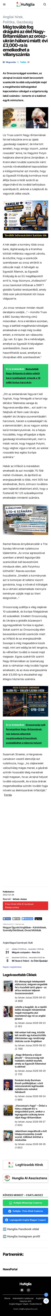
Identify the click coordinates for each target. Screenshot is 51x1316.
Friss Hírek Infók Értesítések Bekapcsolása (19, 906)
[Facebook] (22, 1290)
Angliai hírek (13, 17)
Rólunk (7, 1298)
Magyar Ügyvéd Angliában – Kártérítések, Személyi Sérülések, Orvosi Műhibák (24, 929)
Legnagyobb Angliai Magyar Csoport (27, 1220)
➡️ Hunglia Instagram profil (21, 1236)
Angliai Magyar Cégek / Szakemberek (25, 1304)
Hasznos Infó (25, 1301)
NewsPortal (10, 1269)
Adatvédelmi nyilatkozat (23, 1298)
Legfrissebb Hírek (29, 1165)
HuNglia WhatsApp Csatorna (27, 1203)
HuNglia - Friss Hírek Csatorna (28, 1211)
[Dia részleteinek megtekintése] (25, 215)
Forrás (8, 794)
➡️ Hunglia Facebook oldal (21, 1229)
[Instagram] (28, 1290)
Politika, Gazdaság (18, 22)
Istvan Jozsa (20, 899)
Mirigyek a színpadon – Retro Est (26, 952)
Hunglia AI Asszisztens (29, 1178)
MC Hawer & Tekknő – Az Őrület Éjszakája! (30, 960)
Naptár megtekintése (12, 966)
